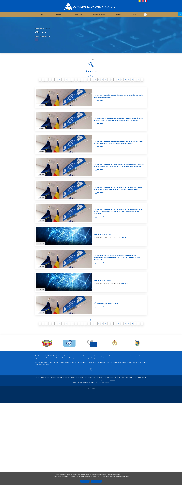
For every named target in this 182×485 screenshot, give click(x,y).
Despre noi (59, 14)
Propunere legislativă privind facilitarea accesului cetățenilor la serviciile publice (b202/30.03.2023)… (118, 96)
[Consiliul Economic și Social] (68, 6)
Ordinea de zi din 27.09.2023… (103, 280)
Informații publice (98, 14)
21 (108, 79)
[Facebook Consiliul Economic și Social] (91, 369)
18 (98, 79)
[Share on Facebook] (36, 39)
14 (85, 79)
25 (122, 79)
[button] (180, 14)
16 (92, 79)
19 (102, 79)
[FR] (146, 1)
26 (125, 79)
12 (79, 79)
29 (135, 79)
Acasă (42, 14)
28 (132, 79)
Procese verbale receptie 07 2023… (107, 303)
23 (115, 79)
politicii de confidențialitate (91, 476)
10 (72, 79)
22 (112, 79)
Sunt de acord (84, 481)
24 (118, 79)
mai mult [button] (100, 100)
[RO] (139, 1)
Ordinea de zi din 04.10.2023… (103, 234)
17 (95, 79)
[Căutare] (145, 14)
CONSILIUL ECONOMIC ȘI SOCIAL (94, 6)
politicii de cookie (124, 476)
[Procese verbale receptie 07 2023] (64, 305)
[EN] (143, 1)
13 (82, 79)
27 (128, 79)
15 (89, 79)
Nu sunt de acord (96, 481)
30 (138, 79)
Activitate (78, 14)
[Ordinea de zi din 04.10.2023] (64, 236)
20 (105, 79)
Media (118, 14)
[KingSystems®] (91, 387)
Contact (134, 14)
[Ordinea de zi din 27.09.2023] (64, 282)
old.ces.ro (112, 380)
